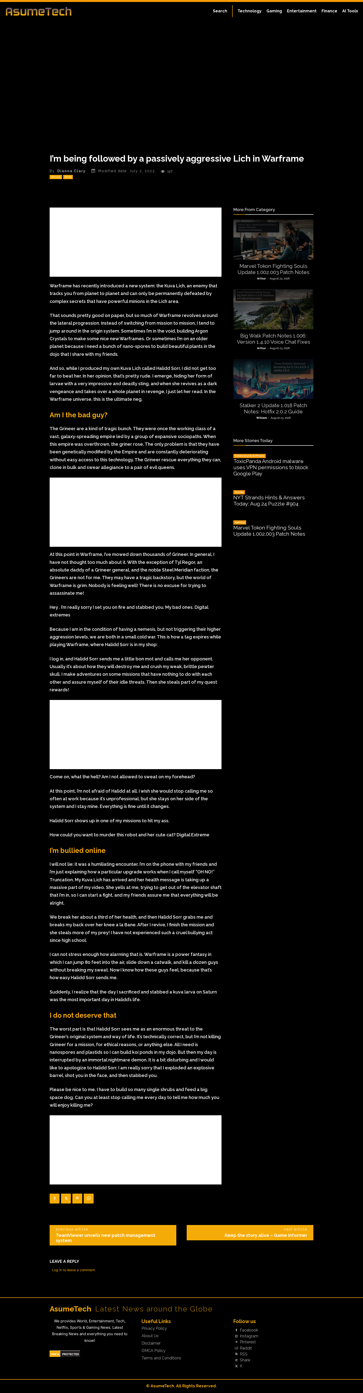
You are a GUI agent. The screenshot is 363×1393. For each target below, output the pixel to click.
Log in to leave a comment (73, 1270)
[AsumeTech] (43, 11)
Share (245, 1360)
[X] (66, 1198)
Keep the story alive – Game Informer (266, 1235)
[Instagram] (236, 1336)
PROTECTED (70, 1354)
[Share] (236, 1360)
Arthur (261, 278)
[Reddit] (236, 1348)
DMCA (55, 1354)
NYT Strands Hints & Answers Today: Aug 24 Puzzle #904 (269, 500)
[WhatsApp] (89, 1198)
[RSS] (236, 1354)
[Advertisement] (136, 242)
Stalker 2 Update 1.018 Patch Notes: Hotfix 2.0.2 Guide (273, 408)
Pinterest (248, 1342)
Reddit (246, 1348)
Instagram (249, 1336)
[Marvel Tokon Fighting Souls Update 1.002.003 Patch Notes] (273, 240)
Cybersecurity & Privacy (249, 455)
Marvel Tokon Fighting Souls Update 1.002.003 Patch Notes (273, 269)
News (68, 176)
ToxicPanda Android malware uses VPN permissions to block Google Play (270, 467)
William (261, 418)
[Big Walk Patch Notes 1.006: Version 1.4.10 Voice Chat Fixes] (273, 309)
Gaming (55, 176)
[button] (220, 11)
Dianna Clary (71, 171)
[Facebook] (55, 1198)
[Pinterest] (77, 1198)
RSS (243, 1354)
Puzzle (239, 492)
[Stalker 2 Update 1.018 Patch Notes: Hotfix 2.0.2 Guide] (273, 379)
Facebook (249, 1330)
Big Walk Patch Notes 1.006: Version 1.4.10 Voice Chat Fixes (273, 339)
